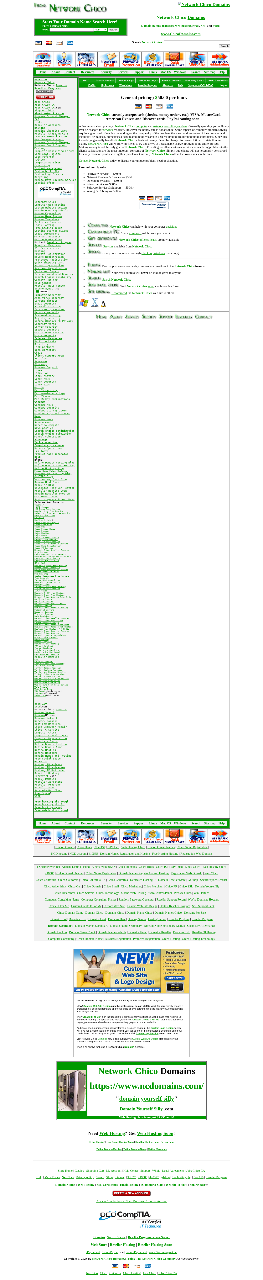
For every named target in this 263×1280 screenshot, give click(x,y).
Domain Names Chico (168, 912)
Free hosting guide (48, 227)
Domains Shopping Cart (50, 130)
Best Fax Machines (47, 723)
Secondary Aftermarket (201, 925)
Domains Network (46, 718)
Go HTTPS (40, 761)
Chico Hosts (84, 847)
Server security (46, 326)
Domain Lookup (57, 932)
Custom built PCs (46, 171)
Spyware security (46, 329)
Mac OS (165, 72)
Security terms (45, 323)
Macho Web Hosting (133, 893)
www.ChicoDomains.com (181, 34)
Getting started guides (51, 230)
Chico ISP (162, 866)
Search (195, 72)
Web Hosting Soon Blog (50, 479)
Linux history (44, 375)
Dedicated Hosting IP (143, 879)
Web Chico (211, 873)
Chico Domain (92, 886)
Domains (196, 17)
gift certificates (148, 239)
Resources (87, 72)
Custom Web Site (114, 906)
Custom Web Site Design (142, 906)
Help (222, 72)
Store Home (65, 1170)
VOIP (37, 796)
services (182, 126)
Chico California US (93, 879)
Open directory (45, 349)
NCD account (78, 853)
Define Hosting (45, 749)
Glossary (40, 364)
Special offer (44, 182)
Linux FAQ (41, 373)
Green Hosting (171, 938)
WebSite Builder (46, 279)
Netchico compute (46, 425)
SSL (203, 25)
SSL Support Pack (203, 906)
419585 (93, 853)
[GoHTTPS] (42, 292)
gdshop (165, 1177)
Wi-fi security (45, 335)
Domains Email (137, 932)
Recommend (119, 293)
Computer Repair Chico (50, 738)
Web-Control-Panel (160, 893)
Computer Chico (45, 732)
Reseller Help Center (49, 285)
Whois (156, 1170)
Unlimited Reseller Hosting (54, 487)
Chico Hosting (132, 1273)
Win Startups (201, 893)
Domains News (43, 419)
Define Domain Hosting (50, 744)
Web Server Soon (46, 496)
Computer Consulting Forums (54, 151)
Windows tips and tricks (52, 413)
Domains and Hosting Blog (52, 473)
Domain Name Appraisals (51, 210)
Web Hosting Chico (133, 847)
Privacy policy (85, 1177)
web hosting (183, 25)
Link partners (44, 347)
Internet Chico (45, 201)
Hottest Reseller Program (175, 906)
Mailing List (43, 148)
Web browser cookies (49, 332)
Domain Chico (94, 912)
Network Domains (46, 721)
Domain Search (44, 712)
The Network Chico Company (156, 1258)
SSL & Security (147, 80)
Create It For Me (59, 906)
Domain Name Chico (139, 912)
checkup (147, 253)
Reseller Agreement (48, 781)
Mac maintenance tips (49, 393)
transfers (168, 25)
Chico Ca (115, 1273)
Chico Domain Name (70, 912)
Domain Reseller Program (52, 493)
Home (42, 72)
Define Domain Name (48, 747)
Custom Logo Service (49, 174)
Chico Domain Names (161, 847)
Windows (180, 72)
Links (38, 122)
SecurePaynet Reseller (213, 879)
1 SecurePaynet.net (48, 866)
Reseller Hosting (46, 773)
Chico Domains (65, 847)
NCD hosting (59, 853)
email (195, 25)
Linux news (42, 378)
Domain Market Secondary (91, 925)
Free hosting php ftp (49, 804)
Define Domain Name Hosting (54, 465)
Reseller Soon (44, 787)
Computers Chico (46, 741)
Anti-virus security (49, 297)
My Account (113, 1170)
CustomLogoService (147, 1033)
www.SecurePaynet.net (163, 1252)
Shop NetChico (44, 110)
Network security (46, 312)
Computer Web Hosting (49, 204)
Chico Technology (107, 893)
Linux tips (42, 384)
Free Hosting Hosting (165, 853)
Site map (209, 72)
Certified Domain (46, 271)
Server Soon (167, 1141)
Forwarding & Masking (49, 265)
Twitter (39, 159)
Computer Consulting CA (51, 735)
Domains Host (77, 919)
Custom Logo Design (162, 1028)
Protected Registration (51, 259)
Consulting (42, 165)
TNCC (131, 1177)
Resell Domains (45, 778)
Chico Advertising (55, 886)
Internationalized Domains (53, 274)
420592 (154, 1177)
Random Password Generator (136, 899)
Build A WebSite (217, 80)
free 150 (198, 1177)
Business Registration (50, 268)
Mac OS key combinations (52, 399)
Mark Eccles (52, 1177)
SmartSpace (42, 793)
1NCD (86, 80)
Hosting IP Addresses (49, 767)
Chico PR (171, 886)
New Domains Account (49, 139)
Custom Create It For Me (86, 906)
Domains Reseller (160, 932)
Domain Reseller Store (172, 879)
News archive (43, 427)
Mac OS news (42, 396)
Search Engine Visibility (52, 277)
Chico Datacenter (64, 893)
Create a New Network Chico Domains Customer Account (131, 1201)
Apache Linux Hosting (76, 866)
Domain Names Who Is (112, 932)
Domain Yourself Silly (141, 1108)
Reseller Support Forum (171, 899)
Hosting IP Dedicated (49, 770)
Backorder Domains (47, 222)
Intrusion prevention (49, 309)
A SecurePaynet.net (104, 866)
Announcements (44, 422)
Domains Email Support (50, 145)
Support (139, 72)
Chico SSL (186, 886)
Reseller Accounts (47, 125)
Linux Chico (192, 866)
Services (123, 72)
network (158, 126)
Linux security (45, 381)
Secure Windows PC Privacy (53, 321)
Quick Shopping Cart (49, 262)
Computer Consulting (61, 938)
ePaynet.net (93, 1252)
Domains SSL (181, 932)
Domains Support (46, 367)
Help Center (42, 282)
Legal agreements (46, 233)
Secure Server (116, 1237)
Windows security (46, 407)
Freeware (40, 361)
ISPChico (113, 847)
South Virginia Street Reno (54, 499)
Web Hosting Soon (155, 1133)
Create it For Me (91, 1017)
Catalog (79, 1170)
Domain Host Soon (46, 482)
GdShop (193, 879)
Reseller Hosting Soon (50, 490)
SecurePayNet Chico (48, 790)
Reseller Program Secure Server (149, 1237)
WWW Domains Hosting (203, 899)
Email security (45, 303)
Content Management (48, 168)
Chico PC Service (46, 729)
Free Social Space (47, 758)
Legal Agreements (173, 1170)
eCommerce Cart (152, 1184)
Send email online (47, 153)
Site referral (44, 156)
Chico (103, 1273)
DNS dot (39, 563)
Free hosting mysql (48, 807)
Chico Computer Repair (50, 726)
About (55, 72)
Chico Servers (85, 893)
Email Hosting (44, 225)
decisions (171, 226)
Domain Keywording (47, 213)
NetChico (92, 1273)
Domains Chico (114, 912)
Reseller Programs (47, 245)
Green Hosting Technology (198, 938)
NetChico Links (45, 341)
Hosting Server (137, 919)
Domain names (151, 25)
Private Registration (49, 253)
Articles (40, 358)
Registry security (47, 318)
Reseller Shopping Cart (51, 133)
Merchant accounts (47, 236)
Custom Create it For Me (145, 1019)
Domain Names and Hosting (52, 755)
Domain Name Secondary (126, 925)
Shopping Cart (95, 1170)
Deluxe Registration (49, 256)
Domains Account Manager (52, 116)
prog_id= (40, 703)
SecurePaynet (43, 288)
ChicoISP (99, 847)
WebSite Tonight (176, 1184)
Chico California (46, 879)
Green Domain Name (89, 938)
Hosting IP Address (48, 764)
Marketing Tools (193, 80)
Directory (41, 344)
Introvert (41, 776)
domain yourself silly (146, 1098)
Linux (153, 72)
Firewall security (47, 306)
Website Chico (183, 893)
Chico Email (111, 886)
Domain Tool (58, 919)
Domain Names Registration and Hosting (125, 853)
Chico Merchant (153, 886)
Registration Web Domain (196, 853)
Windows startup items (50, 410)
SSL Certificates (46, 248)
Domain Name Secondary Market (164, 925)
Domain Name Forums (48, 216)
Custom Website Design (50, 207)
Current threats (46, 300)
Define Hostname (46, 752)
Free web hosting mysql (51, 810)
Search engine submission (52, 433)
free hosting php (181, 1177)
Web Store (99, 1245)
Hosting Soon (126, 1141)
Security (106, 72)
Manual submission (47, 436)
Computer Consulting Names (98, 899)
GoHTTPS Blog (43, 476)
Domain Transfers (46, 219)
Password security (47, 315)
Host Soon (111, 1141)
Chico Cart (74, 886)
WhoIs (38, 352)
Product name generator (51, 453)
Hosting (39, 251)
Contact (69, 72)
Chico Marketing (131, 886)
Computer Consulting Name (62, 899)
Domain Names (104, 80)
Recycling (41, 177)
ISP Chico (176, 866)
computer (141, 126)
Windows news (43, 404)
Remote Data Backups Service (55, 179)
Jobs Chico (42, 101)
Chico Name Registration (192, 847)
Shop (109, 1177)
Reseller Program (59, 242)
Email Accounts (170, 80)
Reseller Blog (44, 485)
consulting (170, 126)
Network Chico (102, 1258)
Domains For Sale (195, 912)
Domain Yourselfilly (207, 886)
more (216, 25)
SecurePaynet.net (136, 1252)
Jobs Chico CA (44, 104)
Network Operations (48, 448)
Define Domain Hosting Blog (54, 462)
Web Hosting (125, 80)
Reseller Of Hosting (204, 932)
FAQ (36, 119)
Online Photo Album (48, 239)
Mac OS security (46, 390)
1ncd (37, 706)
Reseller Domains (46, 656)
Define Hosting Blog (49, 468)
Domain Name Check (82, 932)
